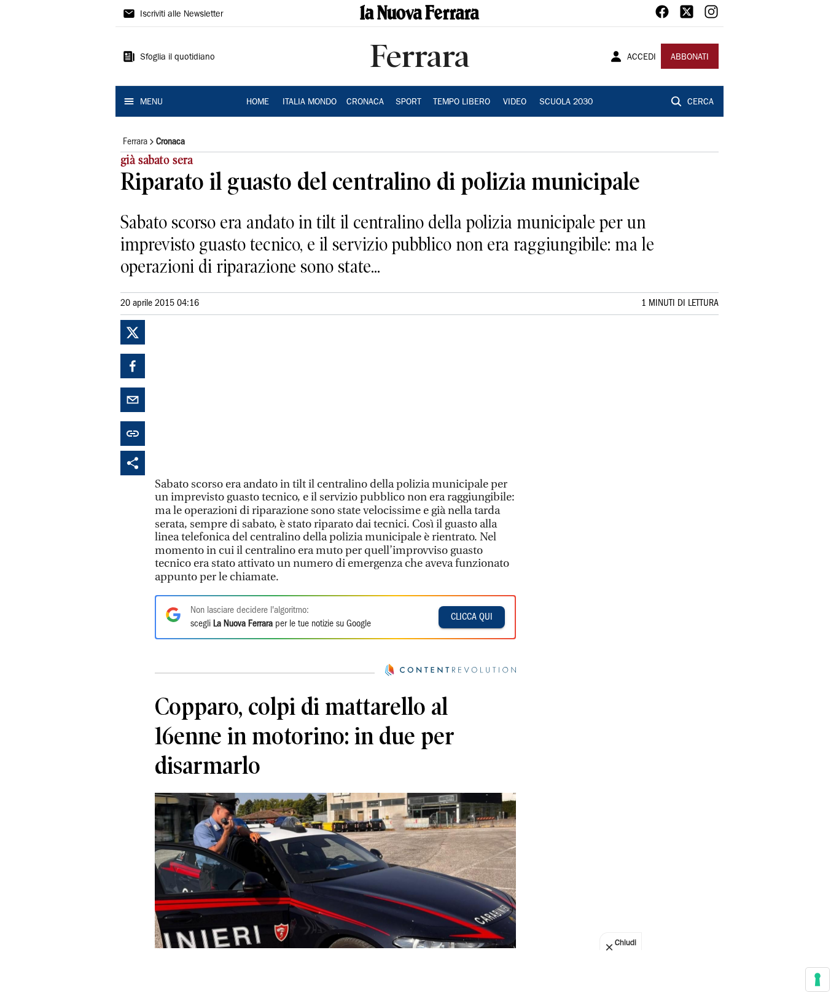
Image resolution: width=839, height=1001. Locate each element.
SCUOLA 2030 (566, 102)
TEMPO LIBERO (461, 102)
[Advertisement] (247, 396)
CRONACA (365, 102)
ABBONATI (690, 57)
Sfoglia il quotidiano (177, 57)
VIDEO (514, 102)
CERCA (700, 102)
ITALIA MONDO (310, 102)
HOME (257, 102)
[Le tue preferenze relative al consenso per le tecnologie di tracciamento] (817, 979)
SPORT (408, 102)
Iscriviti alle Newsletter (181, 14)
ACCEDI (641, 57)
